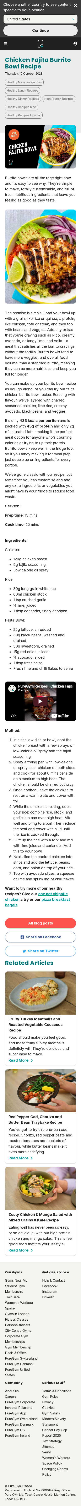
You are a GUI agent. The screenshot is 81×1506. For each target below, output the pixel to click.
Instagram (49, 1291)
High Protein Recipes (58, 98)
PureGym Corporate (20, 1402)
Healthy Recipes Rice (21, 107)
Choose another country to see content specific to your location (37, 7)
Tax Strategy (52, 1441)
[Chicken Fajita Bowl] (40, 701)
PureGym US (15, 1430)
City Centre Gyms (18, 1330)
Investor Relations (18, 1408)
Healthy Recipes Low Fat (24, 115)
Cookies (48, 1408)
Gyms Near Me (16, 1280)
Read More (18, 1060)
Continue (40, 30)
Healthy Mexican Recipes (24, 82)
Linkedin (48, 1297)
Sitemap (48, 1447)
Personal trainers (17, 1325)
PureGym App (15, 1413)
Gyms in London (17, 1314)
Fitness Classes (16, 1319)
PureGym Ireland (17, 1435)
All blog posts (40, 923)
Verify (46, 1452)
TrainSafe (12, 1297)
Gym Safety (51, 1413)
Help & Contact (53, 1280)
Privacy (48, 1402)
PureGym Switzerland (21, 1358)
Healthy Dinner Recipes (23, 98)
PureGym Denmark (19, 1364)
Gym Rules (50, 1396)
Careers (11, 1396)
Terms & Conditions (56, 1391)
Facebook (50, 1286)
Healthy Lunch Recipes (22, 90)
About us (12, 1391)
